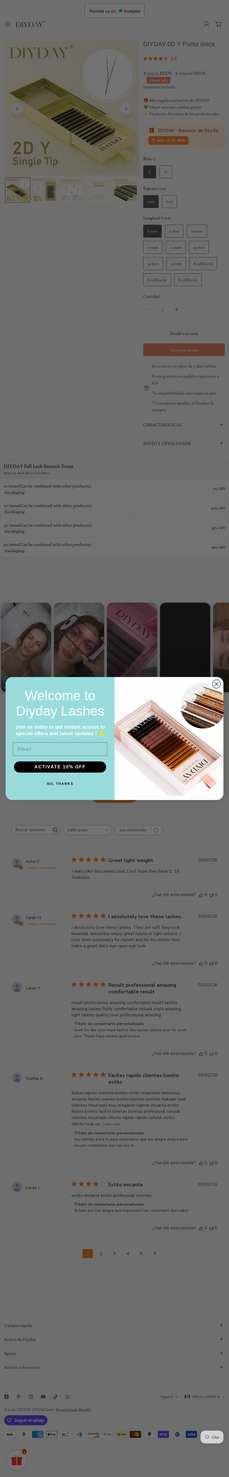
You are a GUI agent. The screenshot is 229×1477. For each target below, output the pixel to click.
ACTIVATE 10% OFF (60, 766)
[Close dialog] (216, 684)
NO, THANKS (60, 784)
